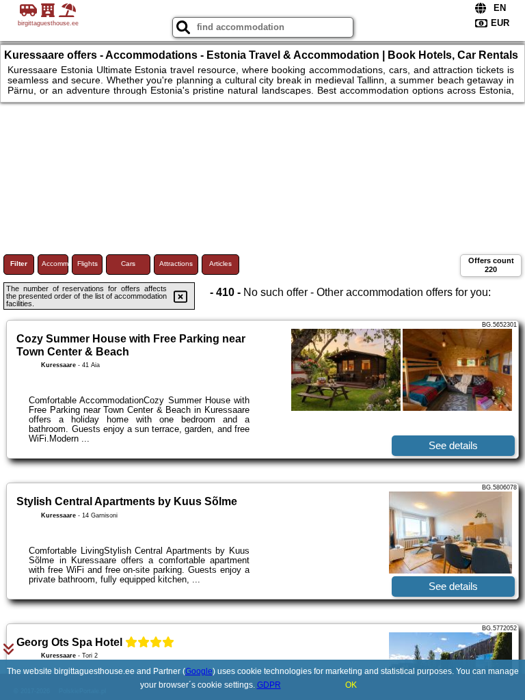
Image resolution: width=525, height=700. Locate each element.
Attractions (176, 263)
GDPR (269, 685)
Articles (220, 263)
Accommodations (55, 263)
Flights (87, 263)
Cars (128, 263)
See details (453, 445)
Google (199, 671)
